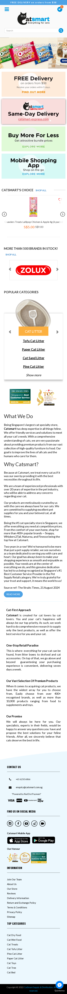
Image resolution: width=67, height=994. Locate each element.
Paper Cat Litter (15, 958)
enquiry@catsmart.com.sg (29, 787)
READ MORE (13, 594)
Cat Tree (11, 967)
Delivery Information (18, 898)
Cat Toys (11, 963)
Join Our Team (14, 879)
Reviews (11, 893)
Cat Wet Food (14, 939)
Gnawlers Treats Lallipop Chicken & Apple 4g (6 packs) (33, 221)
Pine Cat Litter (14, 953)
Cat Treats (12, 944)
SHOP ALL (41, 190)
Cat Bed (11, 972)
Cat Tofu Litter (14, 949)
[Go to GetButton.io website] (60, 991)
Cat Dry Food (14, 935)
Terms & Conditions (17, 907)
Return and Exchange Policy (21, 902)
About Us (12, 884)
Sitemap (11, 916)
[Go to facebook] (59, 985)
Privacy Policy (14, 912)
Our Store (12, 888)
